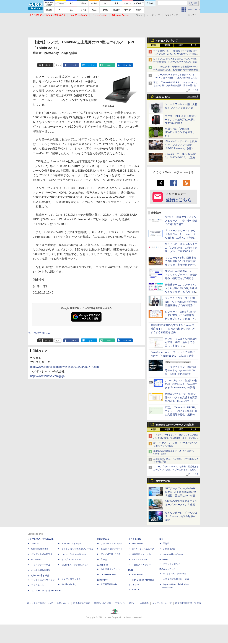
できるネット (37, 585)
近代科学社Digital (109, 584)
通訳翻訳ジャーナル (141, 554)
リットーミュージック (111, 543)
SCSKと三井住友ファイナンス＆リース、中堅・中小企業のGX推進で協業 (181, 221)
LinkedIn (127, 65)
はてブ (91, 65)
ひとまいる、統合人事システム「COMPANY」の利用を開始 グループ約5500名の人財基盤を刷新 (176, 62)
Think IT (35, 543)
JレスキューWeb (140, 559)
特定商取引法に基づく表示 (188, 603)
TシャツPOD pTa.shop (174, 573)
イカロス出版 (134, 539)
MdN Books (137, 574)
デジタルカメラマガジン (43, 580)
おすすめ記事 (163, 481)
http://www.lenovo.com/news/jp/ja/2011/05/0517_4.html (64, 366)
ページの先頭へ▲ (39, 333)
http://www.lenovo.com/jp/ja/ (47, 376)
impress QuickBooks (173, 554)
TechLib (135, 589)
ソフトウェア (171, 15)
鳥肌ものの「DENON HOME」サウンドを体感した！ (180, 132)
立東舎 (104, 559)
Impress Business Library (73, 554)
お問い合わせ (63, 603)
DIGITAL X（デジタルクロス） (76, 565)
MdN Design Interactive (143, 580)
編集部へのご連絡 (102, 603)
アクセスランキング (167, 40)
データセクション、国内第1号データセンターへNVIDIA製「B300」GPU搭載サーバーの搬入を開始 (175, 54)
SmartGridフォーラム (71, 543)
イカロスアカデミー (141, 565)
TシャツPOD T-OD (110, 554)
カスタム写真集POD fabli (176, 579)
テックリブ (133, 585)
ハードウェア (153, 15)
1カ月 (193, 45)
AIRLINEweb (138, 543)
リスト (58, 65)
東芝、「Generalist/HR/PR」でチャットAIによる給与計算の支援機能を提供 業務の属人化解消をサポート (175, 85)
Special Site (163, 96)
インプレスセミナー (71, 559)
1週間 (180, 45)
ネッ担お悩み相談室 (40, 570)
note (109, 65)
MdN (130, 570)
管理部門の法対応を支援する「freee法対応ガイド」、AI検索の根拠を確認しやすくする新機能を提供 (173, 329)
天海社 (166, 543)
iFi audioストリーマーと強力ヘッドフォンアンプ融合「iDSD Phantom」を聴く (181, 145)
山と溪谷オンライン (110, 569)
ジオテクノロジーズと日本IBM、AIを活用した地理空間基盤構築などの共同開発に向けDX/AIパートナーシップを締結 (181, 305)
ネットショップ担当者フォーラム (77, 549)
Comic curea (169, 549)
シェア (74, 65)
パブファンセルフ (171, 564)
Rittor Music (103, 539)
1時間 (153, 45)
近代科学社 (102, 580)
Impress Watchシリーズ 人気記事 (175, 424)
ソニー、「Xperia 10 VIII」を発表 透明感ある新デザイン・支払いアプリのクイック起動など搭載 (175, 469)
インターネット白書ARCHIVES (46, 590)
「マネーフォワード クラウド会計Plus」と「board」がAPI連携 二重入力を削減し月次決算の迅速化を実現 (176, 77)
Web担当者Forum (39, 549)
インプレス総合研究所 (42, 554)
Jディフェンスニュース (143, 549)
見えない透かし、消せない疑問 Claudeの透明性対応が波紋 (181, 516)
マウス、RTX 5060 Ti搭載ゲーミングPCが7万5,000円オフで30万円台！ (180, 120)
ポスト (48, 65)
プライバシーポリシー (125, 603)
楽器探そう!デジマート (112, 549)
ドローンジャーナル (40, 565)
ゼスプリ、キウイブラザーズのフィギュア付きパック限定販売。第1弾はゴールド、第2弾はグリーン (176, 438)
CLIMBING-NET (108, 574)
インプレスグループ (162, 603)
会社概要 (144, 603)
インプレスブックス (71, 579)
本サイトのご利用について (40, 603)
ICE (161, 539)
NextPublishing (68, 584)
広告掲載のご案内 (81, 603)
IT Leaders (36, 559)
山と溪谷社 (102, 565)
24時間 (167, 45)
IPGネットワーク (167, 569)
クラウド (138, 15)
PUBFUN (164, 559)
